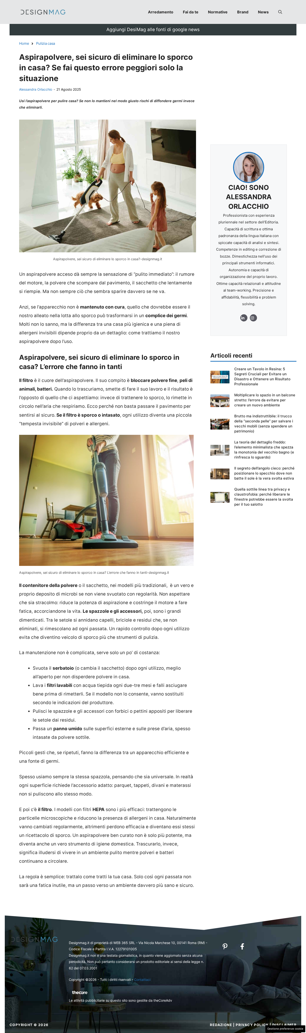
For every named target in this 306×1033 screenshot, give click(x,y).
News (263, 12)
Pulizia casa (45, 43)
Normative (218, 12)
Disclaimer (284, 1025)
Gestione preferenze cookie (285, 1028)
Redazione (221, 1025)
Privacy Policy (252, 1025)
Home (24, 43)
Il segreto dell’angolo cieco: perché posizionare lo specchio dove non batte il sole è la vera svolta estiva (264, 473)
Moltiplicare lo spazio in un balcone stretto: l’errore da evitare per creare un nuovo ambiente (264, 400)
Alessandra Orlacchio (35, 89)
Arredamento (160, 12)
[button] (280, 12)
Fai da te (190, 12)
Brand (242, 12)
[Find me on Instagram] (243, 317)
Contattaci (142, 980)
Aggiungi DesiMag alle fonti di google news (153, 29)
